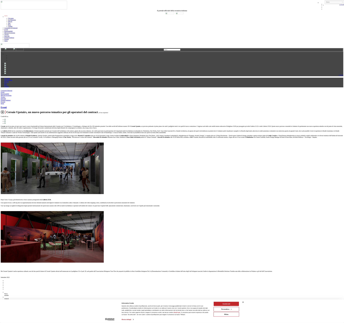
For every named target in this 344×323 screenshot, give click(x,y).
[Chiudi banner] (243, 302)
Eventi (6, 29)
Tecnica (6, 34)
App (9, 23)
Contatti (10, 26)
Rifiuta (226, 314)
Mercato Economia (9, 33)
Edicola (10, 21)
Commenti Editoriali (6, 90)
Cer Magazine (12, 20)
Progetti (6, 39)
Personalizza (225, 309)
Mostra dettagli (126, 319)
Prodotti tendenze (9, 37)
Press (9, 25)
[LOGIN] (326, 5)
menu (5, 16)
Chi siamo (11, 18)
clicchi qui (176, 312)
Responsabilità (8, 31)
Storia (6, 41)
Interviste (6, 36)
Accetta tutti (226, 304)
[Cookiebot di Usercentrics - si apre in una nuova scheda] (110, 319)
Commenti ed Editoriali (10, 28)
